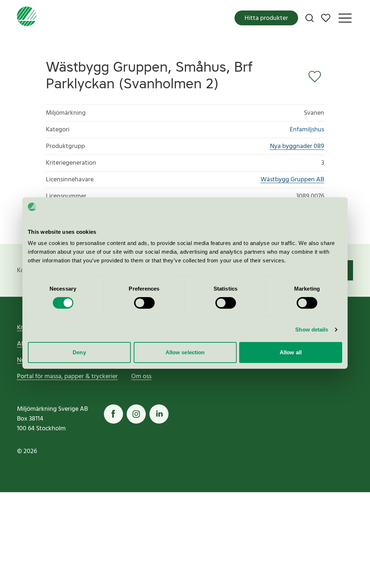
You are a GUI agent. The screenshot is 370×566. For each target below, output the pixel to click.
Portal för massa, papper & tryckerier (67, 376)
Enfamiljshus (307, 130)
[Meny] (345, 18)
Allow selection (185, 352)
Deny (79, 352)
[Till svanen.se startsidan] (26, 18)
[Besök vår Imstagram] (136, 414)
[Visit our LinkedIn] (159, 414)
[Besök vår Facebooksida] (113, 414)
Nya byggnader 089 (297, 146)
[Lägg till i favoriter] (316, 77)
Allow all (291, 352)
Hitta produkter (266, 18)
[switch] (144, 303)
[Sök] (309, 18)
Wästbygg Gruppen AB (292, 179)
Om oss (141, 376)
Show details (311, 329)
